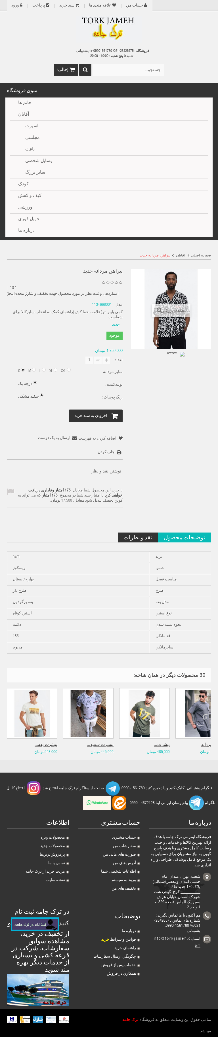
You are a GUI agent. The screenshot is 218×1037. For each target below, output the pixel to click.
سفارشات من (124, 846)
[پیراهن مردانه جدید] (174, 362)
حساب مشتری (124, 838)
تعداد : (118, 360)
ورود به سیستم (124, 880)
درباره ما (129, 931)
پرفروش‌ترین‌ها (52, 855)
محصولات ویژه (53, 838)
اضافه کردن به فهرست (97, 439)
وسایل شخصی (39, 161)
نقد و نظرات (137, 537)
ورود (15, 6)
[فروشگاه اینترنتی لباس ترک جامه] (109, 29)
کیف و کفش (29, 196)
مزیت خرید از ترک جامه (45, 872)
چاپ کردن (106, 452)
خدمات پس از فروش (118, 965)
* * (13, 288)
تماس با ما (56, 863)
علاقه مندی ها (100, 6)
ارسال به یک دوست (54, 438)
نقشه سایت (55, 880)
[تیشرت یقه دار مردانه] (32, 713)
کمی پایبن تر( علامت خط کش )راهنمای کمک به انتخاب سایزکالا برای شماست (67, 314)
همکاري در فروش (121, 974)
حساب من (134, 6)
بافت (30, 149)
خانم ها (25, 103)
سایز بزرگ (35, 173)
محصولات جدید (52, 846)
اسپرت (31, 126)
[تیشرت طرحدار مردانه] (144, 713)
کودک (23, 184)
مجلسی (32, 138)
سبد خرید (67, 6)
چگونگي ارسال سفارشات (114, 957)
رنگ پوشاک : (112, 398)
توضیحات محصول (184, 537)
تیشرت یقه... (46, 745)
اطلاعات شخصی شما (118, 872)
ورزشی (25, 207)
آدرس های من (124, 863)
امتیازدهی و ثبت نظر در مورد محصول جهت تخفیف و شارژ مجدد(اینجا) (63, 294)
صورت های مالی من (119, 855)
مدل (119, 305)
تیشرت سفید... (100, 745)
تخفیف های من (124, 889)
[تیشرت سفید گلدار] (88, 713)
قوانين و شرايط (118, 940)
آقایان (23, 115)
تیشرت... (162, 745)
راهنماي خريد (125, 948)
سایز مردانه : (111, 372)
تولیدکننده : (113, 385)
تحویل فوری (29, 219)
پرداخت (38, 6)
